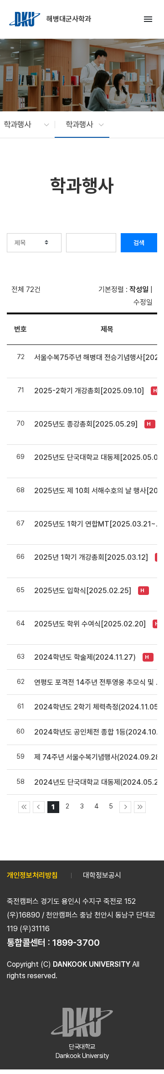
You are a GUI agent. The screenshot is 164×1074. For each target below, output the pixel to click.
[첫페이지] (24, 807)
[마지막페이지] (140, 807)
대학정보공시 (102, 875)
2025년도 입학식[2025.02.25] (82, 590)
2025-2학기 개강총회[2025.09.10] (89, 390)
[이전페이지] (39, 807)
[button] (22, 124)
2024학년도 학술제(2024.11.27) (85, 657)
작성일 (139, 289)
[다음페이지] (125, 807)
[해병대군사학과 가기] (25, 19)
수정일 (143, 302)
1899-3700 (76, 942)
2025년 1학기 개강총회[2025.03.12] (91, 557)
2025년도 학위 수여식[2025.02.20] (90, 624)
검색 (138, 242)
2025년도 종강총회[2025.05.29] (86, 424)
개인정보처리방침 (32, 875)
